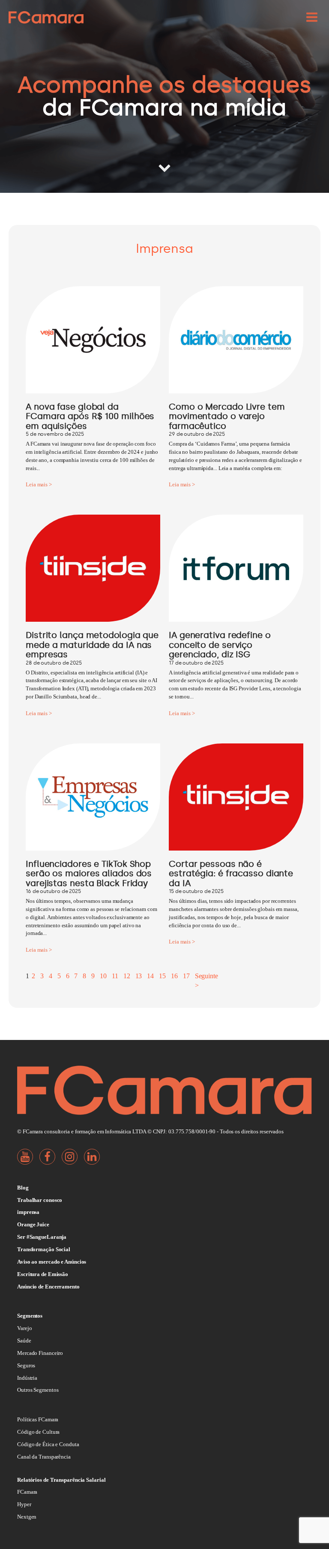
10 (103, 976)
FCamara (27, 1492)
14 (150, 976)
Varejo (24, 1328)
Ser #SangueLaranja (41, 1237)
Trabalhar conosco (39, 1200)
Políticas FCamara (37, 1419)
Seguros (26, 1365)
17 (186, 976)
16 (174, 976)
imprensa (28, 1212)
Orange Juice (33, 1224)
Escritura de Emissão (42, 1274)
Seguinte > (206, 980)
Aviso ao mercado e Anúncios (51, 1261)
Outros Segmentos (37, 1390)
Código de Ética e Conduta (48, 1444)
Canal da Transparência (44, 1456)
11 (115, 976)
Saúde (24, 1340)
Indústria (27, 1378)
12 (126, 976)
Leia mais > (39, 484)
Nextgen (26, 1516)
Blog (23, 1187)
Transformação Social (43, 1249)
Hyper (24, 1504)
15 (162, 976)
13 (138, 976)
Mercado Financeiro (40, 1353)
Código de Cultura (38, 1432)
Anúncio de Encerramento (48, 1286)
